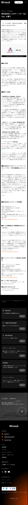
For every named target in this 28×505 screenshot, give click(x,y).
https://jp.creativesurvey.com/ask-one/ (10, 251)
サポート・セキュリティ (8, 455)
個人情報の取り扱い (6, 477)
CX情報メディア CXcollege (8, 464)
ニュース (4, 449)
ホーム (3, 444)
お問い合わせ (5, 462)
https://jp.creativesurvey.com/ (10, 277)
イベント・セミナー (7, 452)
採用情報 (4, 457)
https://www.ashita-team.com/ (11, 219)
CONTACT (19, 2)
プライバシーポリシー (6, 480)
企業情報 (4, 447)
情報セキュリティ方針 (6, 482)
